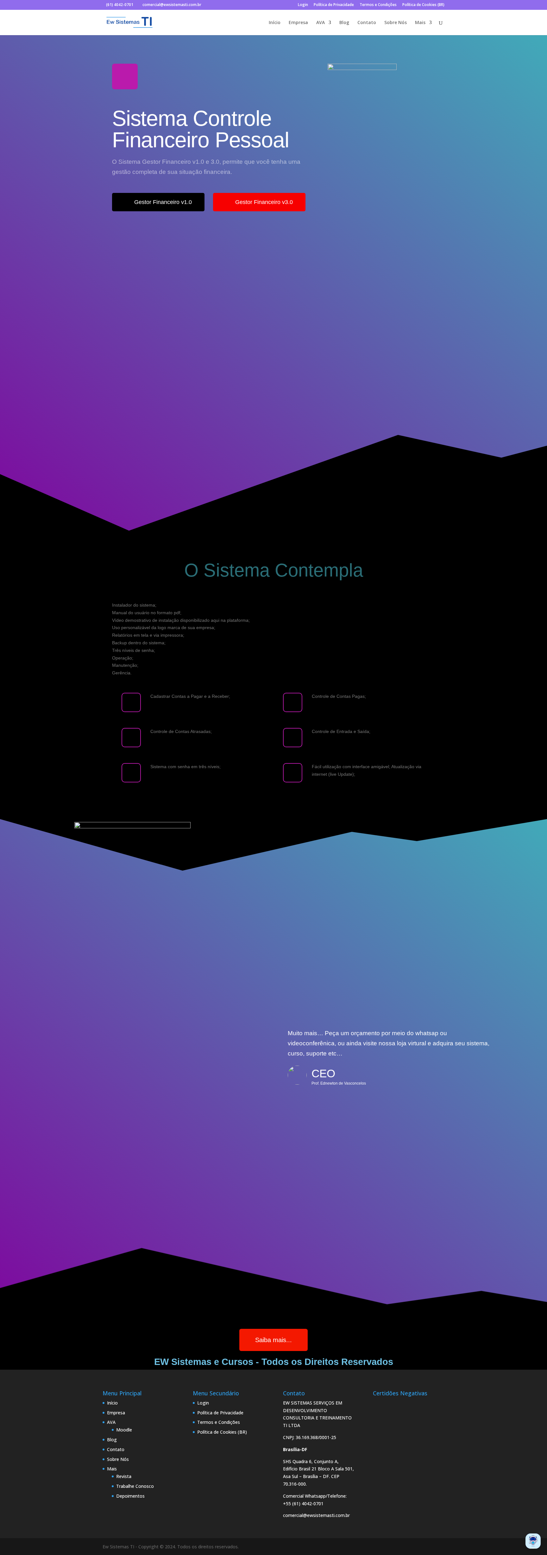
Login (303, 5)
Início (274, 22)
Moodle (124, 1430)
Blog (344, 22)
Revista (123, 1476)
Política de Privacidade (334, 5)
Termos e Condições (378, 5)
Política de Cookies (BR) (423, 5)
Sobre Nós (395, 22)
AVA (320, 22)
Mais (420, 22)
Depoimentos (130, 1496)
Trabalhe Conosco (135, 1486)
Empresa (298, 22)
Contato (366, 22)
